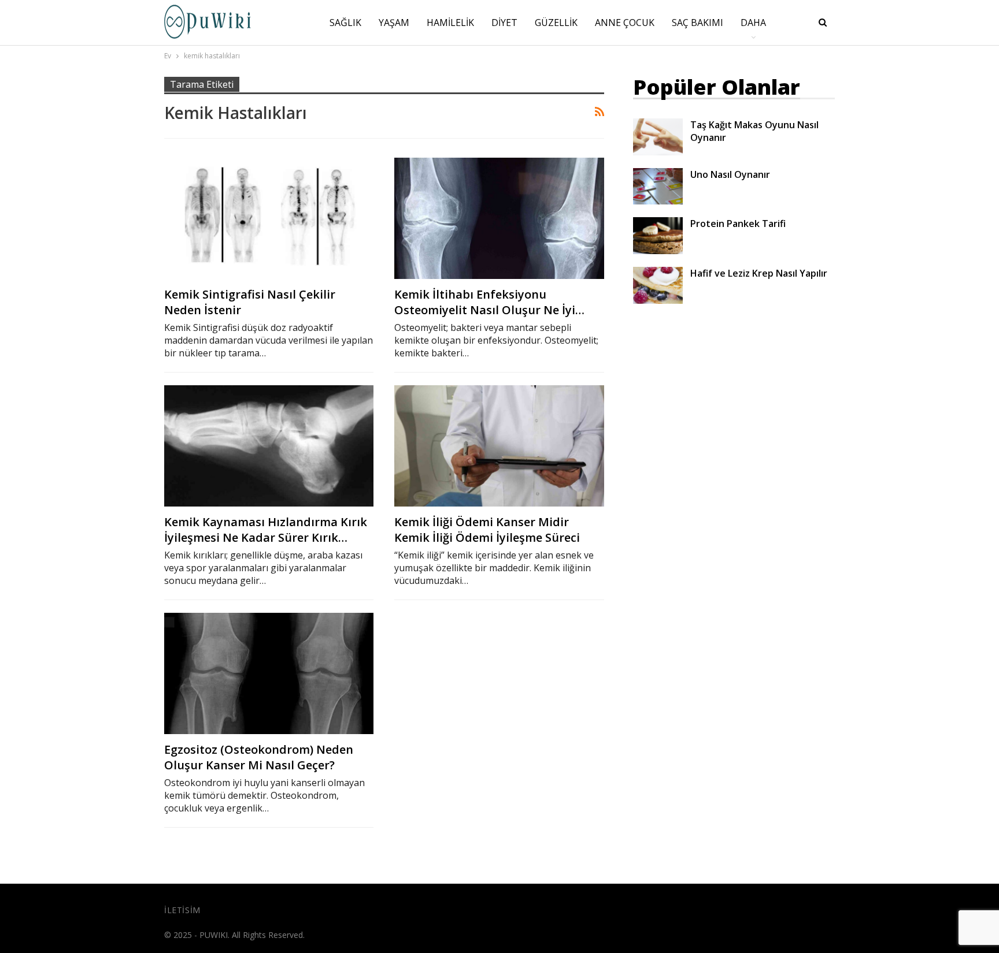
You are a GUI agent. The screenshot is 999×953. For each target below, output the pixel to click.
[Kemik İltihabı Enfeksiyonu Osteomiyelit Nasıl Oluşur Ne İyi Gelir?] (499, 218)
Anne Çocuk (624, 22)
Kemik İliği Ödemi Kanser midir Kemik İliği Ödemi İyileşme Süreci (487, 529)
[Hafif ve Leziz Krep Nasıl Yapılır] (658, 285)
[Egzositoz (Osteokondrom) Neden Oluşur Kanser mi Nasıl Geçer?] (268, 673)
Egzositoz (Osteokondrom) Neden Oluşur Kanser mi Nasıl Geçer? (258, 757)
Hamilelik (450, 22)
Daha (753, 22)
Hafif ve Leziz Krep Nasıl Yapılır (758, 273)
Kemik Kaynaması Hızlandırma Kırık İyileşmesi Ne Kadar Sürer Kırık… (265, 529)
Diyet (504, 22)
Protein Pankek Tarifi (738, 223)
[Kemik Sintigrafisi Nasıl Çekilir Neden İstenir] (268, 218)
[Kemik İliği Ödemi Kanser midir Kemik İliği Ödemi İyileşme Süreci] (499, 446)
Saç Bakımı (697, 22)
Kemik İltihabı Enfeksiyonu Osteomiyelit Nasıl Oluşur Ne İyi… (489, 302)
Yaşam (394, 22)
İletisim (182, 909)
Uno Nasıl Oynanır (730, 174)
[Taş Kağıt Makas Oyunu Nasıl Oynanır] (658, 136)
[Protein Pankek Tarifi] (658, 235)
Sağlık (345, 22)
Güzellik (556, 22)
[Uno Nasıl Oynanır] (658, 186)
